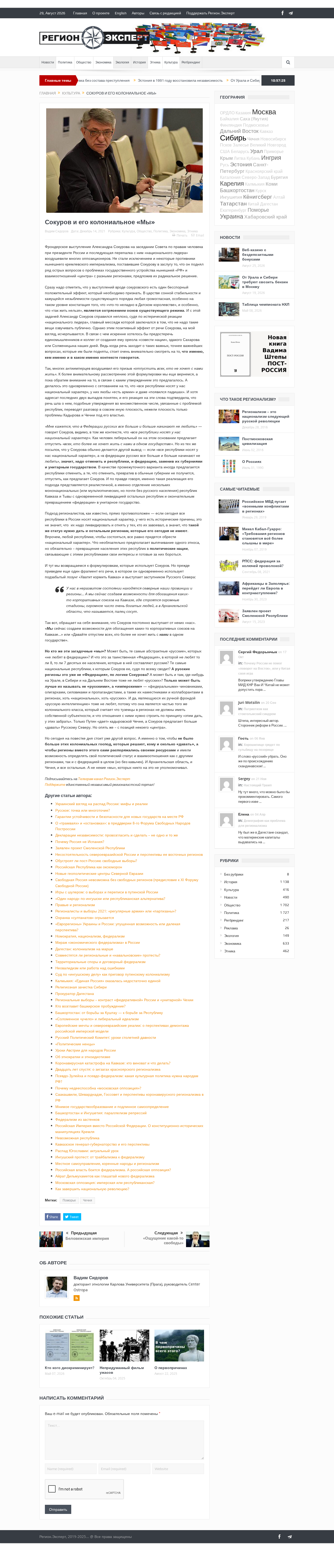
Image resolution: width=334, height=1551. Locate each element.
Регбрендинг (191, 62)
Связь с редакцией (165, 13)
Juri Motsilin (249, 702)
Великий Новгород (268, 145)
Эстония (241, 164)
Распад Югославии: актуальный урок (86, 1150)
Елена (243, 814)
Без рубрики (233, 874)
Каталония (230, 177)
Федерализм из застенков (77, 1119)
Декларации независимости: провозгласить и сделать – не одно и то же (116, 835)
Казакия (243, 113)
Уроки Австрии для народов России (85, 1050)
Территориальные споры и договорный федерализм (100, 961)
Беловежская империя (87, 1238)
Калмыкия (255, 184)
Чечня (87, 1200)
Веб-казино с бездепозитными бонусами (257, 254)
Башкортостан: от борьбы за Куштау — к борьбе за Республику (109, 1012)
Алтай (279, 197)
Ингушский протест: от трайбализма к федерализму (100, 1156)
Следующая (166, 1233)
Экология (122, 62)
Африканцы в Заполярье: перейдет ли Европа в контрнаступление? (266, 588)
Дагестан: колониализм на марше (84, 948)
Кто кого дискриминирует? (69, 1367)
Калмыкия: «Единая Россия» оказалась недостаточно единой (107, 980)
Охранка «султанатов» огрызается (84, 917)
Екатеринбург (233, 210)
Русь (224, 165)
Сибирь (233, 137)
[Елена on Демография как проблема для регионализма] (226, 819)
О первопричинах (170, 1367)
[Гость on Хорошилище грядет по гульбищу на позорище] (226, 743)
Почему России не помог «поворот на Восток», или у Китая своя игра (264, 668)
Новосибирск (273, 139)
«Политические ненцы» (75, 1043)
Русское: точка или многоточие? (82, 810)
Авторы (138, 13)
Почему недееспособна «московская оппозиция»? (98, 1088)
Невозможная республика (77, 1137)
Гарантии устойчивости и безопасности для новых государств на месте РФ (119, 816)
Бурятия (279, 177)
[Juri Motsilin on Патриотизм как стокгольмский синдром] (226, 707)
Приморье (274, 151)
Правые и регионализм (75, 904)
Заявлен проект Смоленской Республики (90, 847)
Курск (260, 190)
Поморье (69, 1200)
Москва (264, 111)
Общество (83, 62)
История (139, 62)
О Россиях (251, 461)
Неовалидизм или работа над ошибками (90, 967)
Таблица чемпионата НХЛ (265, 304)
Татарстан (233, 203)
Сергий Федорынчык (257, 651)
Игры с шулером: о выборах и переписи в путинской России (106, 891)
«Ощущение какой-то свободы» (163, 1240)
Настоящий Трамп (258, 785)
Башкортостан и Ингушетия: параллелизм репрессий (101, 1112)
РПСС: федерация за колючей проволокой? (262, 563)
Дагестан (269, 204)
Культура (171, 62)
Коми (272, 183)
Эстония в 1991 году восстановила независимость (143, 80)
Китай (253, 204)
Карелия (232, 183)
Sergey (244, 778)
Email (200, 235)
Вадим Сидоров (56, 231)
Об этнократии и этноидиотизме (82, 1056)
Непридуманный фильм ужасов (122, 1370)
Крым (226, 158)
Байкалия (229, 119)
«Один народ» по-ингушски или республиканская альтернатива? (110, 898)
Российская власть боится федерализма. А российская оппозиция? (113, 1169)
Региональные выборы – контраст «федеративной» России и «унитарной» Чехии (124, 999)
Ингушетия (231, 197)
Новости (47, 62)
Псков (226, 145)
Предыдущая (84, 1233)
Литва (240, 158)
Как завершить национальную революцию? (92, 1188)
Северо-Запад (256, 177)
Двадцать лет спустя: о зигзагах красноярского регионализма (107, 1069)
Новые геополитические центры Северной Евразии (99, 873)
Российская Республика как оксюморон (88, 866)
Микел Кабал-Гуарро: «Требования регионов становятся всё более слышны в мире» (263, 536)
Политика (65, 62)
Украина (231, 216)
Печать (182, 235)
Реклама (231, 928)
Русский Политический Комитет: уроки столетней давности (105, 1037)
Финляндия (231, 125)
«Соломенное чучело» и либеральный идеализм (97, 1018)
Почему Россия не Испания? (79, 841)
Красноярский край (264, 171)
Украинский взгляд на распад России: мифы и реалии (101, 803)
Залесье (241, 145)
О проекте (101, 13)
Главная (80, 13)
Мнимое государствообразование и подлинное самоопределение (112, 1106)
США (225, 151)
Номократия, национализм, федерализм (90, 936)
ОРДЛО (227, 113)
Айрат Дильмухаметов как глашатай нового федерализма (104, 1175)
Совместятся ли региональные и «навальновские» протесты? (107, 955)
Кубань (253, 158)
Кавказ (266, 131)
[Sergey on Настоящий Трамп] (226, 783)
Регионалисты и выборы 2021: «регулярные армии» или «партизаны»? (115, 911)
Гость (243, 738)
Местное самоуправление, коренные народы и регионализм (107, 1163)
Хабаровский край (265, 216)
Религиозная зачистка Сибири (81, 986)
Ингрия (271, 158)
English (121, 13)
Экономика (103, 62)
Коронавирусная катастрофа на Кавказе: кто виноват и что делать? (112, 1062)
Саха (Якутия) (254, 119)
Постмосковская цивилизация (257, 441)
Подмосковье (256, 125)
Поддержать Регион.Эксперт (210, 13)
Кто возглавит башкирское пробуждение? (90, 1006)
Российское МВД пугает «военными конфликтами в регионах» (265, 506)
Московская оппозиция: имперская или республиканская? (104, 1182)
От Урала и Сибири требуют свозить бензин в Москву (238, 80)
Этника (155, 62)
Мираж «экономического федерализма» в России (97, 942)
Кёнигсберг (257, 196)
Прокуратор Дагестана (74, 993)
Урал (256, 151)
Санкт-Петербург (244, 167)
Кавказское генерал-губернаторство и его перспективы (102, 1144)
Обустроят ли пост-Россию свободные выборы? (96, 860)
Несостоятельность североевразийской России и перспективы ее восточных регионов (129, 854)
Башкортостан (237, 190)
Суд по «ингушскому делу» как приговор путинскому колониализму (112, 974)
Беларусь (240, 151)
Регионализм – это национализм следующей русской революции (265, 416)
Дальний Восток (239, 130)
